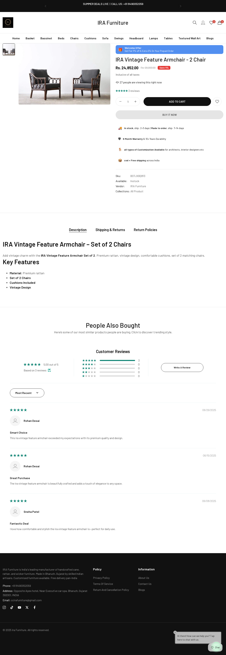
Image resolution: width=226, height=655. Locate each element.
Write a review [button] (182, 367)
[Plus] (135, 101)
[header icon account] (203, 23)
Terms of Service (103, 583)
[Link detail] (4, 607)
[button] (45, 6)
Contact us (144, 583)
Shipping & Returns (110, 230)
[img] (18, 410)
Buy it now (169, 114)
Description (78, 230)
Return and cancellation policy (111, 589)
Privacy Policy (101, 577)
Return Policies (145, 230)
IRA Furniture (138, 186)
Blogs (141, 589)
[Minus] (120, 101)
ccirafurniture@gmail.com (22, 600)
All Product (136, 191)
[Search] (195, 23)
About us (143, 577)
